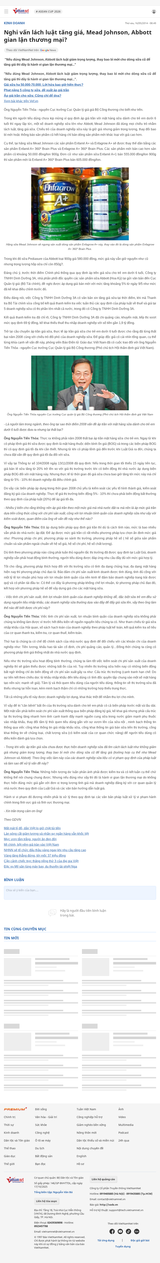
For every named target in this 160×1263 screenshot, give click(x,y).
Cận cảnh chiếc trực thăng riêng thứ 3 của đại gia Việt (41, 861)
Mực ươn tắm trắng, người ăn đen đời (30, 839)
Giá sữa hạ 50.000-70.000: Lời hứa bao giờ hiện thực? (43, 84)
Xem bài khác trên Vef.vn (21, 101)
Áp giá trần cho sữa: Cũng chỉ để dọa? (32, 95)
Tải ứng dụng (106, 1240)
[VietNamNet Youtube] (120, 1233)
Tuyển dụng (123, 1246)
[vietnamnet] (21, 14)
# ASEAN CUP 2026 (48, 11)
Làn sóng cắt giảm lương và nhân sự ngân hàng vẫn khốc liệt (46, 833)
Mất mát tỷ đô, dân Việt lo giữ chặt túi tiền (32, 828)
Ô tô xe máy (43, 1140)
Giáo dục (9, 1156)
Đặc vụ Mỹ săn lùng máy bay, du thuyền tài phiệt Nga (40, 866)
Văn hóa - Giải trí (46, 1117)
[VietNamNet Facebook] (112, 1233)
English (81, 1156)
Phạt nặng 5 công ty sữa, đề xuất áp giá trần (36, 90)
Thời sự (9, 1125)
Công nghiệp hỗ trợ (89, 1117)
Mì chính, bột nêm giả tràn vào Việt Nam (31, 844)
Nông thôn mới (87, 1132)
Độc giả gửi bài (140, 1240)
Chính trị (9, 1117)
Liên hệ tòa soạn (46, 1201)
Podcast (123, 1132)
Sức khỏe (41, 1125)
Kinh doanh (14, 23)
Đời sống (41, 1109)
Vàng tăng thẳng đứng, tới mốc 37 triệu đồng (35, 855)
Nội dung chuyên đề (90, 1148)
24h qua (123, 1140)
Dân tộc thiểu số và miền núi (95, 1140)
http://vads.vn (109, 1204)
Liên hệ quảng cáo (103, 1179)
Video (122, 1117)
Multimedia (125, 1125)
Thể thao (9, 1148)
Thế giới (9, 1164)
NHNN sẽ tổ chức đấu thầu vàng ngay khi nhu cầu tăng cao (45, 850)
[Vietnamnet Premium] (15, 1111)
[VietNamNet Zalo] (136, 1233)
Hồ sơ (80, 1164)
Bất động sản (43, 1156)
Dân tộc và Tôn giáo (17, 1140)
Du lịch (39, 1148)
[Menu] (6, 11)
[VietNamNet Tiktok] (128, 1233)
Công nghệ (42, 1132)
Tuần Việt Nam (86, 1109)
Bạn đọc (40, 1164)
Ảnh (121, 1109)
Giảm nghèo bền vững (91, 1125)
